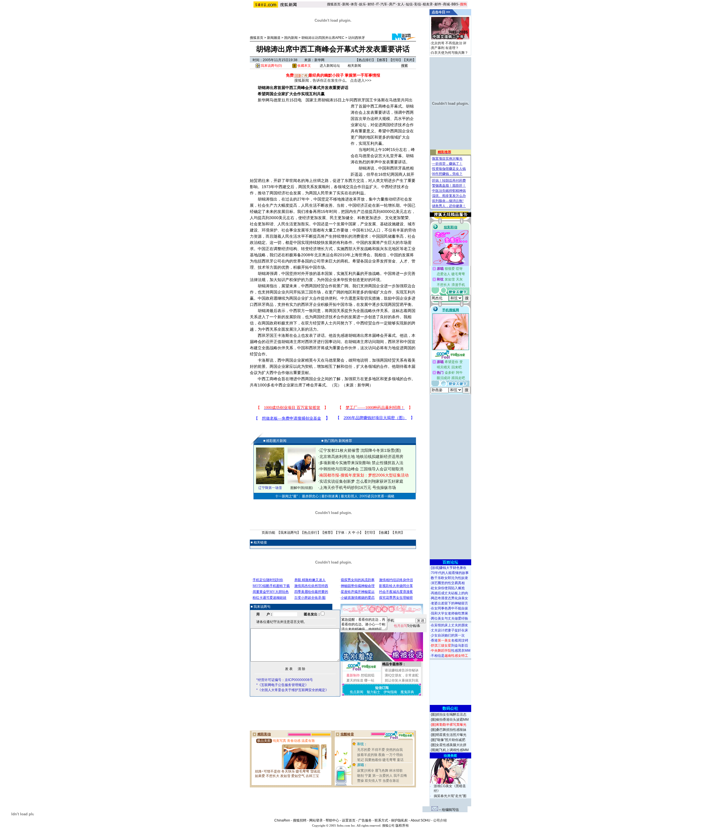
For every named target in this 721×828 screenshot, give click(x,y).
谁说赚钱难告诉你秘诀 (402, 670)
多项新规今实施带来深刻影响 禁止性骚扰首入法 (361, 462)
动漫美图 (450, 756)
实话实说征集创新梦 (337, 481)
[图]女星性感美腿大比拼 (448, 745)
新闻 (345, 4)
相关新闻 (354, 66)
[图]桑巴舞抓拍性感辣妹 (448, 730)
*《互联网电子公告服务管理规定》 (282, 685)
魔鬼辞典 (407, 692)
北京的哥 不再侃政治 (446, 43)
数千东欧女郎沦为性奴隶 (449, 578)
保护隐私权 (399, 820)
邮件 (438, 4)
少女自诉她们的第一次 (448, 635)
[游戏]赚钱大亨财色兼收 (448, 568)
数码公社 (450, 708)
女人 (400, 4)
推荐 (382, 60)
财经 (371, 4)
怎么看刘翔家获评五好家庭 (379, 481)
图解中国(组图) (301, 488)
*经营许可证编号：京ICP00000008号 (284, 680)
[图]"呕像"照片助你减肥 (448, 740)
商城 (446, 4)
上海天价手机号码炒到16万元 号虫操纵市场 (357, 487)
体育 (354, 4)
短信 (409, 4)
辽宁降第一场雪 (270, 488)
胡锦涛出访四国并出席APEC (322, 38)
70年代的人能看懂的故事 (450, 573)
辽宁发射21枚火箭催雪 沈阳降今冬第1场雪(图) (360, 450)
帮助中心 (332, 820)
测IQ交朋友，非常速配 (402, 675)
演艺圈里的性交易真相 (448, 583)
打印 (395, 60)
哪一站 (369, 680)
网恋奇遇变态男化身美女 (449, 598)
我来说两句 (288, 533)
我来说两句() (271, 66)
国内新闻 (291, 38)
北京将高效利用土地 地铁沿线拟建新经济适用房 (361, 456)
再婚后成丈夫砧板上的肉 (449, 593)
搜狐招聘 (299, 820)
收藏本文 (304, 66)
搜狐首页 (334, 4)
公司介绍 (440, 820)
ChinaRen (282, 820)
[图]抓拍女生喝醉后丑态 (448, 714)
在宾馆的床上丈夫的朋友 (449, 625)
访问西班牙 (356, 38)
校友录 (428, 4)
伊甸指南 (390, 692)
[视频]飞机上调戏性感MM (450, 750)
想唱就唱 (367, 675)
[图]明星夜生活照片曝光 (448, 735)
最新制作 (353, 675)
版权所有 (402, 825)
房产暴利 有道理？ (445, 48)
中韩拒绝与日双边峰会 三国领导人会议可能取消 (361, 469)
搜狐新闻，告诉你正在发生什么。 (321, 80)
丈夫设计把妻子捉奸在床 (449, 630)
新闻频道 (274, 38)
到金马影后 (449, 645)
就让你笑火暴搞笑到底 (402, 680)
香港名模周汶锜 (449, 640)
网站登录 (316, 820)
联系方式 (381, 820)
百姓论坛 (450, 562)
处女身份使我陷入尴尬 (448, 588)
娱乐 (362, 4)
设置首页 (348, 820)
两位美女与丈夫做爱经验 (449, 618)
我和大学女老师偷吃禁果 (449, 613)
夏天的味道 (354, 680)
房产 (392, 4)
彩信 (417, 4)
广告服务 (365, 820)
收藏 (384, 533)
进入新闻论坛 (330, 66)
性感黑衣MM (450, 651)
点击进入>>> (360, 80)
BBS (454, 4)
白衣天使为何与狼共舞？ (449, 53)
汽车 (383, 4)
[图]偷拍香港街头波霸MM (450, 720)
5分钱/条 (407, 626)
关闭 (409, 60)
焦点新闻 (356, 692)
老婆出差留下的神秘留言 (449, 603)
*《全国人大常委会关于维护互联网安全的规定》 (292, 690)
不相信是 (449, 656)
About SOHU (420, 820)
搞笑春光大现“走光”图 (450, 796)
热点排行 (365, 60)
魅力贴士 (373, 692)
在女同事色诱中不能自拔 (449, 608)
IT (377, 4)
